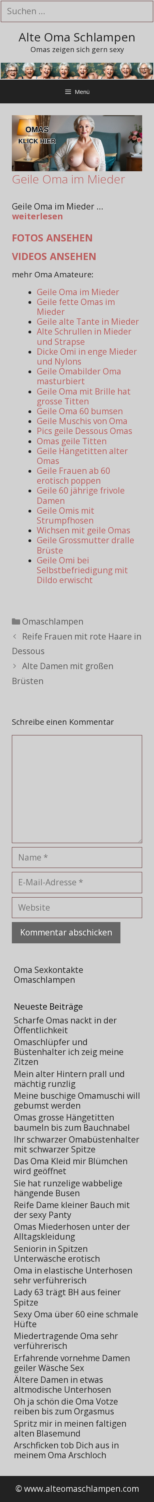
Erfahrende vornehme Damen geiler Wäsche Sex (72, 1362)
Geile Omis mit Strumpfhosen (65, 515)
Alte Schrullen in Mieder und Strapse (84, 336)
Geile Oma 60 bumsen (80, 411)
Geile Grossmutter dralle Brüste (85, 545)
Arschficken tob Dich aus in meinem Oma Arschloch (66, 1450)
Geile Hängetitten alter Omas (82, 455)
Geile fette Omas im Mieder (76, 306)
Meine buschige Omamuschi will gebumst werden (77, 1100)
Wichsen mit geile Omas (83, 530)
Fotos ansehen (52, 237)
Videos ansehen (54, 256)
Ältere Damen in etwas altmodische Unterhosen (62, 1384)
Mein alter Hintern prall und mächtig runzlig (69, 1078)
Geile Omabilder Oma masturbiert (79, 376)
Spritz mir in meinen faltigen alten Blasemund (70, 1428)
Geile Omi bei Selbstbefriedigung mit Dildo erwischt (82, 570)
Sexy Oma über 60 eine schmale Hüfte (76, 1319)
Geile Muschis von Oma (82, 420)
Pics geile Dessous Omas (84, 430)
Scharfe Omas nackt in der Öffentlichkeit (65, 1025)
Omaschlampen (52, 621)
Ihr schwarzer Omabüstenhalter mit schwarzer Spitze (76, 1144)
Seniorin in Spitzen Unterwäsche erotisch (57, 1253)
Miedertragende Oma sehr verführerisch (66, 1340)
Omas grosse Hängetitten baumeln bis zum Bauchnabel (72, 1122)
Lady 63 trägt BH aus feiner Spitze (67, 1297)
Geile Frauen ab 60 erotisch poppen (73, 475)
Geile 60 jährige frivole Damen (81, 495)
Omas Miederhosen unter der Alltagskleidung (72, 1231)
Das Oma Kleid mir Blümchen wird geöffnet (71, 1166)
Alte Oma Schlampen (77, 37)
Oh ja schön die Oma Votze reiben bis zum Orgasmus (66, 1406)
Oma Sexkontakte (48, 969)
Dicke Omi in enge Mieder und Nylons (87, 356)
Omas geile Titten (72, 441)
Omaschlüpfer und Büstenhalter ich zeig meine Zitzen (69, 1051)
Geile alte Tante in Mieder (88, 321)
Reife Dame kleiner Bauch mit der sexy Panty (72, 1209)
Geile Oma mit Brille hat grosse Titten (84, 396)
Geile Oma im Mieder (78, 291)
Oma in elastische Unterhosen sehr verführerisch (73, 1275)
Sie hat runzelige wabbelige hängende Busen (68, 1188)
